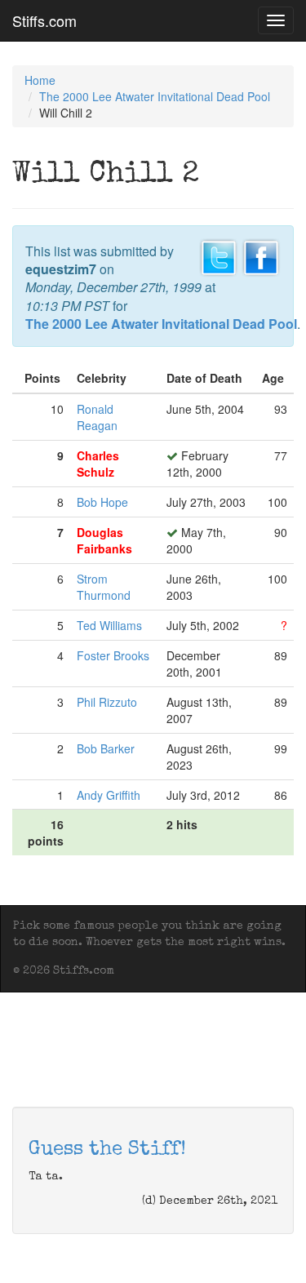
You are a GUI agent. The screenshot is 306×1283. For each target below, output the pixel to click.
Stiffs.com (44, 20)
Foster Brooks (113, 655)
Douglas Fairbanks (104, 540)
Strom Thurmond (104, 586)
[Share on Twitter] (218, 255)
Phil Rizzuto (107, 702)
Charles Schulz (98, 463)
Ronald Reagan (97, 417)
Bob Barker (106, 748)
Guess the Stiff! (107, 1150)
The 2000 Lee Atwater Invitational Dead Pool (154, 96)
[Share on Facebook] (261, 255)
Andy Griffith (108, 795)
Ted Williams (109, 625)
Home (39, 80)
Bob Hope (102, 502)
